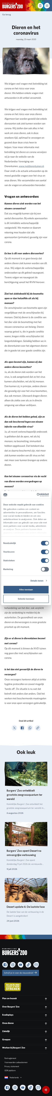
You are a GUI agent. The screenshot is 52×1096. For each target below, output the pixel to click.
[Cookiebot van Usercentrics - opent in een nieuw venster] (37, 495)
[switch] (45, 552)
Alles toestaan (26, 589)
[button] (47, 5)
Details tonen (37, 581)
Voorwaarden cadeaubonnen (15, 1062)
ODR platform (10, 1070)
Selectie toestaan (26, 599)
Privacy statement (11, 1066)
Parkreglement (10, 1058)
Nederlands (14, 1077)
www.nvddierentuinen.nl (31, 166)
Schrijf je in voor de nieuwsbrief (19, 972)
